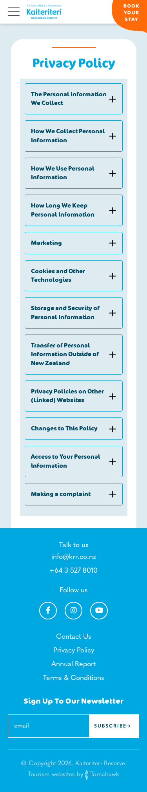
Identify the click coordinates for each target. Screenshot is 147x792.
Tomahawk (103, 775)
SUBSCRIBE (110, 726)
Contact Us (73, 637)
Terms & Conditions (73, 678)
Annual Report (73, 664)
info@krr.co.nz (73, 557)
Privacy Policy (73, 650)
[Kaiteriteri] (44, 12)
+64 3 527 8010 (73, 571)
